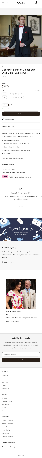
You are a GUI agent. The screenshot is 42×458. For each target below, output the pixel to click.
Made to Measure (7, 401)
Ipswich (4, 379)
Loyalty (4, 407)
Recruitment (5, 433)
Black (5, 86)
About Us (4, 427)
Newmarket (5, 388)
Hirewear (4, 398)
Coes (3, 67)
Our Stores (5, 372)
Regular (13, 105)
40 (22, 94)
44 (27, 94)
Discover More (7, 262)
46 (33, 94)
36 (10, 94)
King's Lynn (5, 382)
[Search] (39, 2)
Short (5, 105)
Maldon (4, 385)
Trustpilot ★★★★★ (8, 126)
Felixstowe (5, 375)
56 (21, 97)
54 (16, 97)
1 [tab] (19, 206)
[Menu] (3, 3)
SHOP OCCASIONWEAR (13, 322)
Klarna (29, 177)
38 (16, 94)
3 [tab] (22, 206)
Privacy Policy (6, 430)
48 (4, 97)
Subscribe (21, 360)
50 (10, 97)
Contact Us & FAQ (7, 420)
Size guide (37, 90)
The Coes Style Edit (7, 436)
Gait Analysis (5, 404)
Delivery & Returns (7, 423)
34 (4, 94)
